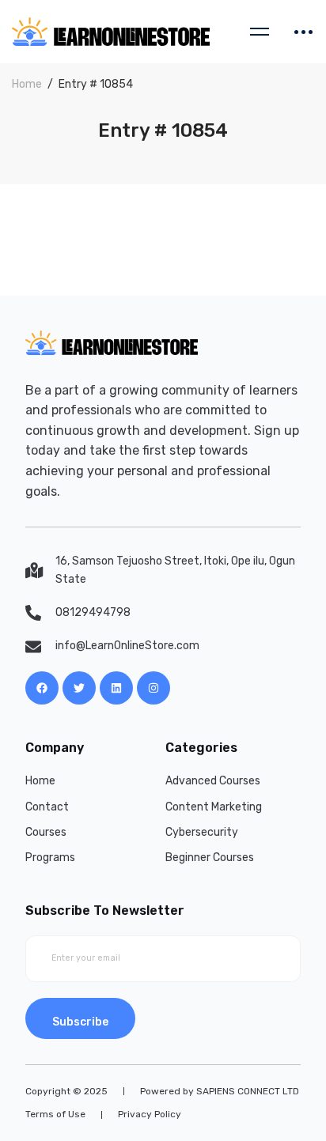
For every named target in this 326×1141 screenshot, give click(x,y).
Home (27, 84)
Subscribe (80, 1022)
